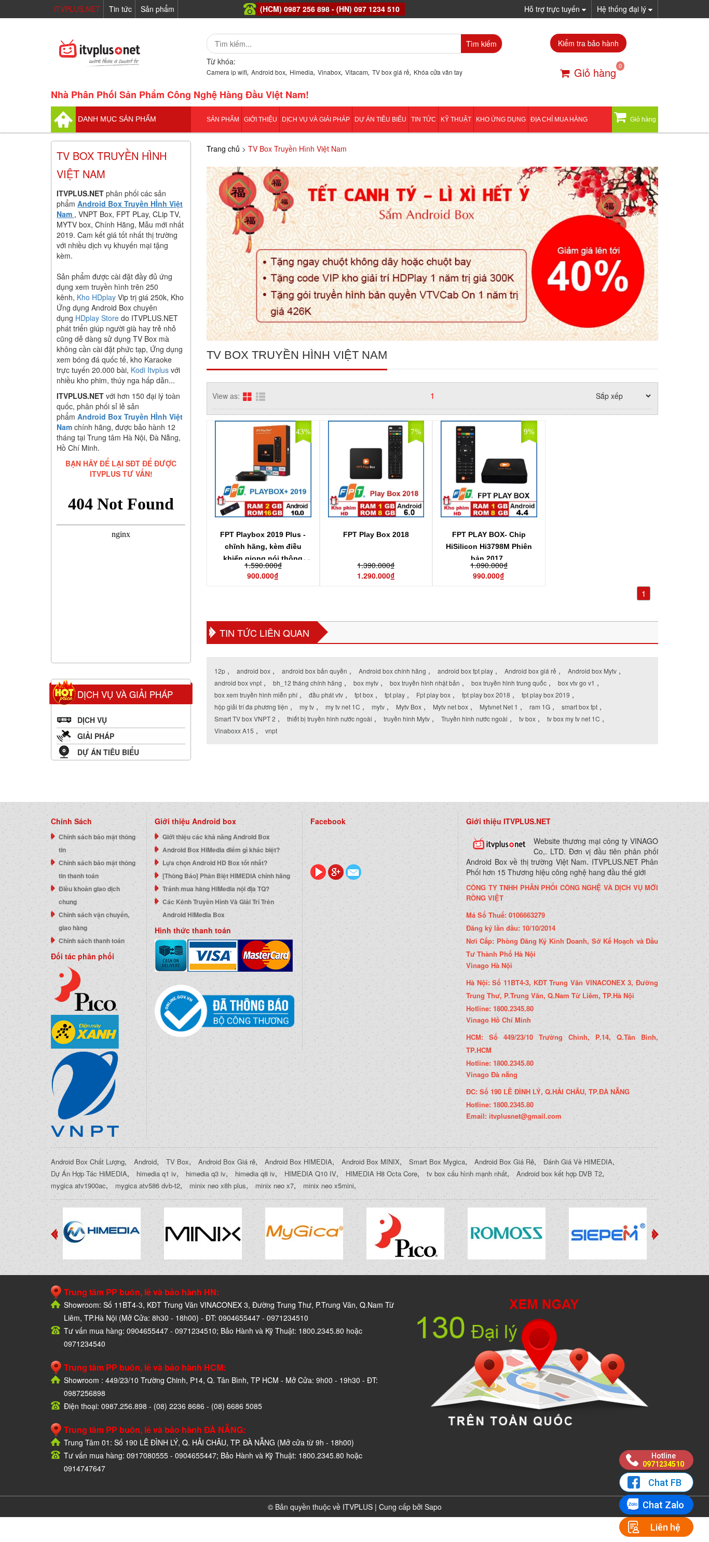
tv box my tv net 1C (573, 718)
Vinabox (329, 72)
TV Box (177, 1161)
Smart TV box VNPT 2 (245, 718)
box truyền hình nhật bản (425, 682)
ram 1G (539, 706)
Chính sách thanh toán (92, 940)
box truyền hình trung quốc (509, 682)
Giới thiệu (260, 119)
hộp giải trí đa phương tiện (251, 706)
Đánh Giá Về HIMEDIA (577, 1161)
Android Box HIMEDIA (298, 1161)
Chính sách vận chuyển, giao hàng (94, 921)
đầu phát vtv (326, 694)
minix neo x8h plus (217, 1185)
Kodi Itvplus (150, 370)
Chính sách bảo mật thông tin (97, 843)
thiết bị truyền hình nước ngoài (329, 718)
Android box (268, 72)
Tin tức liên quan (264, 632)
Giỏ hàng (595, 72)
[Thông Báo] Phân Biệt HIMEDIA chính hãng (226, 875)
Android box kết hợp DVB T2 (559, 1173)
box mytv (365, 682)
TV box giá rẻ (391, 72)
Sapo (433, 1506)
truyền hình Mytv (407, 718)
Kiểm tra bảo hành (588, 43)
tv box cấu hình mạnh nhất (467, 1173)
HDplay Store (97, 318)
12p (219, 670)
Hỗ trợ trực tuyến (553, 9)
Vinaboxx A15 (234, 730)
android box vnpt (238, 682)
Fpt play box (433, 694)
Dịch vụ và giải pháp (316, 119)
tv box (527, 718)
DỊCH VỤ (92, 720)
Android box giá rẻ (530, 670)
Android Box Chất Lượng (88, 1161)
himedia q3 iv (206, 1173)
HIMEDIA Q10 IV (310, 1173)
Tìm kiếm (481, 43)
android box (253, 670)
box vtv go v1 (576, 682)
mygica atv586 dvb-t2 (147, 1185)
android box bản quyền (314, 670)
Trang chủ (223, 148)
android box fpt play (465, 670)
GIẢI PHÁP (95, 736)
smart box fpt (579, 706)
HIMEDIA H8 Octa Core (381, 1173)
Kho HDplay (96, 297)
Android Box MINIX (371, 1161)
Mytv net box (450, 706)
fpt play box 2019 (546, 694)
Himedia (301, 72)
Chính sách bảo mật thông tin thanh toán (97, 869)
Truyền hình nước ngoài (474, 718)
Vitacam (356, 72)
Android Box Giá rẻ (226, 1161)
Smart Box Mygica (437, 1161)
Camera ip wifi (227, 72)
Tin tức (120, 9)
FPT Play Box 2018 (376, 534)
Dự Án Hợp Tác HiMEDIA (89, 1173)
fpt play (395, 694)
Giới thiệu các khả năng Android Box (216, 836)
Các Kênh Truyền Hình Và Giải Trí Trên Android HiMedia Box (218, 908)
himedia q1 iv (156, 1173)
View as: (226, 396)
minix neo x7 (274, 1185)
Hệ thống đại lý (622, 9)
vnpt (271, 730)
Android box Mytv (592, 670)
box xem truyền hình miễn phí (255, 694)
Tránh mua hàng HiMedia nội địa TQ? (215, 888)
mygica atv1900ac (78, 1185)
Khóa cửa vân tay (438, 72)
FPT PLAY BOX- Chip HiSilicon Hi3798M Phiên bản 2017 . (489, 546)
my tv (306, 706)
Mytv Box (408, 706)
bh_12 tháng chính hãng (307, 682)
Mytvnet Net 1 (499, 706)
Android (145, 1161)
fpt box (363, 694)
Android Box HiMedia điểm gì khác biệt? (221, 849)
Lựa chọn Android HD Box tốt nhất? (214, 862)
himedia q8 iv (255, 1173)
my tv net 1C (342, 706)
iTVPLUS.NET (77, 9)
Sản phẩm (157, 9)
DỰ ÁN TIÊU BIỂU (380, 119)
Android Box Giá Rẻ (504, 1161)
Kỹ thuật (456, 119)
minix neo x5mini (328, 1185)
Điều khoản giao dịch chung (89, 895)
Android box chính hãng (392, 670)
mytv (378, 706)
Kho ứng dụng (501, 119)
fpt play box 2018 (486, 694)
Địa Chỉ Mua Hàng (559, 119)
